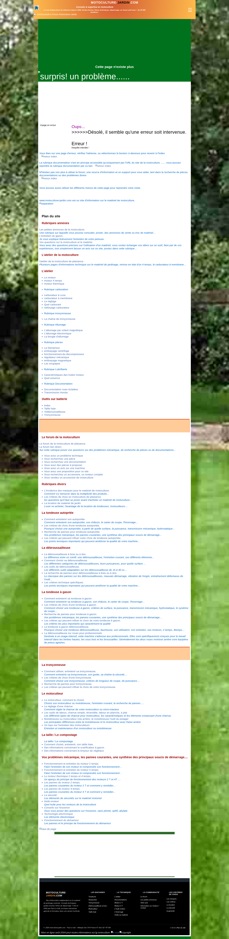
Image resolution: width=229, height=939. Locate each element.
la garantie (171, 911)
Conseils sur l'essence (57, 807)
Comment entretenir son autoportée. (64, 519)
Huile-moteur (51, 801)
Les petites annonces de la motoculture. (62, 229)
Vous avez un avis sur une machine (64, 468)
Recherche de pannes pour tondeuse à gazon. (70, 614)
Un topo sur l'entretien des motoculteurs (67, 725)
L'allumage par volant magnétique (63, 330)
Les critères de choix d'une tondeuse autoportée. (72, 525)
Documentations (120, 900)
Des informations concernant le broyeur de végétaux (74, 750)
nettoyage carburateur (56, 307)
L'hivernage (118, 912)
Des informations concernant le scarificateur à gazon (74, 747)
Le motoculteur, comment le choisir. (64, 700)
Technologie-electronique (58, 813)
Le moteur (50, 277)
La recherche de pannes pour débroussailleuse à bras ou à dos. (80, 573)
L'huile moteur (119, 909)
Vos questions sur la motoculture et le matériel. (66, 242)
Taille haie (50, 408)
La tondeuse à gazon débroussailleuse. (66, 626)
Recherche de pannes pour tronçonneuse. (68, 684)
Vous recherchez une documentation (65, 461)
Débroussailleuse (55, 411)
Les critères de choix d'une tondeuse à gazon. (70, 604)
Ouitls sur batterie (121, 915)
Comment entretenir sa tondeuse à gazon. (68, 598)
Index (47, 405)
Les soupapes (52, 363)
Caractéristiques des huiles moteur (64, 374)
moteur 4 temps (53, 280)
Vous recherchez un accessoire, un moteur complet (73, 474)
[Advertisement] (114, 47)
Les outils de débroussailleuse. (62, 566)
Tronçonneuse (52, 414)
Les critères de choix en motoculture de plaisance (72, 496)
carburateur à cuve (55, 295)
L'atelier (117, 897)
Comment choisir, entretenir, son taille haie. (69, 744)
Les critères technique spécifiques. (64, 582)
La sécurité (50, 795)
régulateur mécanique (56, 357)
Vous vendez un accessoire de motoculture (68, 477)
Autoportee (92, 900)
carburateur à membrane (58, 298)
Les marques (172, 899)
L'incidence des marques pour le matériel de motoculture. (77, 490)
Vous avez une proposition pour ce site (66, 471)
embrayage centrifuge (56, 351)
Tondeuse (92, 897)
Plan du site (181, 928)
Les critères (171, 902)
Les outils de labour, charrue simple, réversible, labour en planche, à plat (85, 712)
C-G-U (172, 928)
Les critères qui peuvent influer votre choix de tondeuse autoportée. (82, 538)
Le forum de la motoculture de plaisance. (62, 443)
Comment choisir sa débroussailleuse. (66, 560)
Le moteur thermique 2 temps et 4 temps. (67, 776)
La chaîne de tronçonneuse (59, 319)
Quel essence (52, 378)
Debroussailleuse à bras (97, 906)
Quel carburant (52, 304)
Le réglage (50, 301)
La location (171, 905)
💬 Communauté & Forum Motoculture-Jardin (55, 14)
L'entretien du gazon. (51, 235)
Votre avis (144, 903)
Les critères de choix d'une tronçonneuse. (68, 677)
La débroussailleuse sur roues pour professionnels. (73, 633)
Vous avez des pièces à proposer (63, 465)
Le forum (144, 897)
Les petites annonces (149, 900)
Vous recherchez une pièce (59, 458)
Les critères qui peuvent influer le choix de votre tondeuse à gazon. (82, 620)
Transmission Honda (56, 392)
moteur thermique (54, 283)
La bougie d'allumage (56, 336)
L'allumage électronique (57, 333)
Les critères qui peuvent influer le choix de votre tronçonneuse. (80, 687)
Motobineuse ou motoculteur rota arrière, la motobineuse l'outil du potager (86, 719)
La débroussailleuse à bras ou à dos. (65, 554)
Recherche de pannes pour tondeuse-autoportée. (72, 531)
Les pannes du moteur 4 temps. (62, 788)
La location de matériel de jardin (62, 503)
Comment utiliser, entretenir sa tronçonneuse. (70, 671)
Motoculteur (92, 909)
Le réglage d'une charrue (58, 706)
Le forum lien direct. (50, 446)
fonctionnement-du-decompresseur (64, 354)
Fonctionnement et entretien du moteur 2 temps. (71, 763)
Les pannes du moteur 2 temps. (62, 782)
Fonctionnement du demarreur (61, 820)
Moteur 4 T (118, 906)
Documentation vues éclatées (61, 389)
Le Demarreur (52, 347)
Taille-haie (92, 912)
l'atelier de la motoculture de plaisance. (61, 261)
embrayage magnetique (57, 360)
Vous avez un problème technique (63, 455)
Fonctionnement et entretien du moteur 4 (71, 769)
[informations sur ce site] (115, 932)
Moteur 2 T (118, 903)
